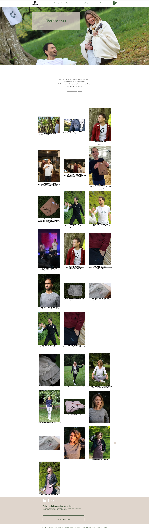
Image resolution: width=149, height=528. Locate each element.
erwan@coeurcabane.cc (74, 86)
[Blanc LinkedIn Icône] (44, 500)
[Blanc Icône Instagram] (53, 500)
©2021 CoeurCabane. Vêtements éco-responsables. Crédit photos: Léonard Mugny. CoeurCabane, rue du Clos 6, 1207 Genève (74, 527)
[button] (61, 3)
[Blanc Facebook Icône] (48, 500)
